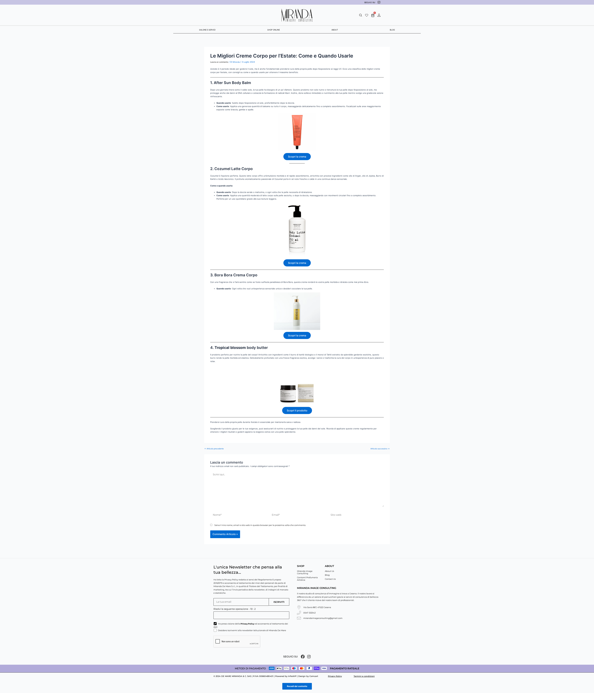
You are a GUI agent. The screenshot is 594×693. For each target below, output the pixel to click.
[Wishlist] (366, 15)
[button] (360, 15)
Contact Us (330, 579)
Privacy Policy (335, 676)
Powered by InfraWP (285, 676)
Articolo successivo (380, 449)
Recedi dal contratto (297, 686)
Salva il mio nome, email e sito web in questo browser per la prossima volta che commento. (260, 525)
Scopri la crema (297, 156)
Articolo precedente (214, 449)
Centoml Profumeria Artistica (307, 578)
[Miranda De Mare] (297, 15)
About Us (329, 571)
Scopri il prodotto (297, 410)
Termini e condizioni (364, 676)
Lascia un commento (219, 62)
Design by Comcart (308, 676)
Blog (327, 575)
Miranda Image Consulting (304, 572)
